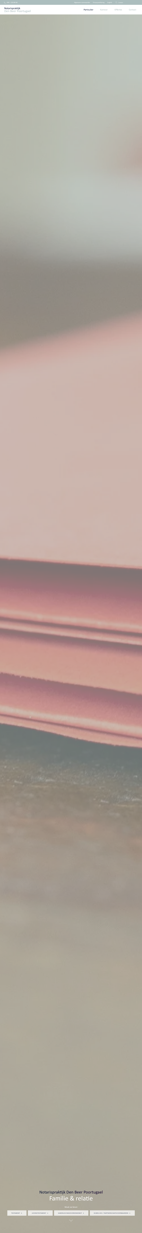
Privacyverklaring (98, 2)
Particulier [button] (88, 9)
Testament (15, 1213)
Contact (132, 9)
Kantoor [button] (104, 9)
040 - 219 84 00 (12, 2)
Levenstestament (39, 1213)
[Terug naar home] (18, 9)
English (109, 2)
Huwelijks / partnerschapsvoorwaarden (111, 1213)
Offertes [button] (118, 9)
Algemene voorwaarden (82, 2)
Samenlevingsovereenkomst (70, 1213)
